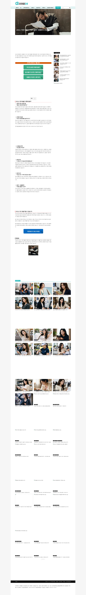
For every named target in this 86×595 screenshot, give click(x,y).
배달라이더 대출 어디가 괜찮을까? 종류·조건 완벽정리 (22, 295)
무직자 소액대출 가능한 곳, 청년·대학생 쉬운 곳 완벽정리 (23, 341)
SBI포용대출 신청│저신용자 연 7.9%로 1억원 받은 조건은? (23, 506)
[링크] (21, 3)
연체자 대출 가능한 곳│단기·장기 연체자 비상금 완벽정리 (61, 295)
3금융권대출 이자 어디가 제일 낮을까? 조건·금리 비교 (60, 492)
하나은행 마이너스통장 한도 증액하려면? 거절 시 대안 (41, 295)
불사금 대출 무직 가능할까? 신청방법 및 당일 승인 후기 (60, 442)
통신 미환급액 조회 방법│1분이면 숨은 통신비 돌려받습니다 (61, 391)
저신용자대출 (60, 581)
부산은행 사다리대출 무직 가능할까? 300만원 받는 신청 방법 (23, 442)
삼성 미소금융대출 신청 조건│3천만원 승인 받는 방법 (60, 355)
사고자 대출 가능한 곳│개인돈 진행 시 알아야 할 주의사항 (23, 355)
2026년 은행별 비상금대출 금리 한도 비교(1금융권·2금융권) (42, 506)
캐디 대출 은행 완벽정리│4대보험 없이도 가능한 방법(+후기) (42, 355)
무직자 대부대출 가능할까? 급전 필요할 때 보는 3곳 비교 (60, 506)
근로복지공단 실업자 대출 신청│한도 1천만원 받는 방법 (60, 456)
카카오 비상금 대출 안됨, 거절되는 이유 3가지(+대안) (60, 341)
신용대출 (57, 581)
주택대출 (64, 581)
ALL (49, 581)
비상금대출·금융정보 (68, 581)
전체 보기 (46, 581)
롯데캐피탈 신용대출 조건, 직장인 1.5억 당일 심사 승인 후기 (42, 341)
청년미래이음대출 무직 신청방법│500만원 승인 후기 (22, 492)
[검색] (69, 8)
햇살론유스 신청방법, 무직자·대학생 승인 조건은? (22, 456)
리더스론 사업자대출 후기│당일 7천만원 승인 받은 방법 (22, 391)
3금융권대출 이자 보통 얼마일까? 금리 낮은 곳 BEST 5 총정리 (42, 442)
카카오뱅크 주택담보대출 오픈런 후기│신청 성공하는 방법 (42, 456)
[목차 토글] (34, 98)
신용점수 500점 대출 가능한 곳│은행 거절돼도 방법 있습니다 (42, 492)
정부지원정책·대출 (52, 581)
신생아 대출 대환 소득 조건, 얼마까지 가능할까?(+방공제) (42, 391)
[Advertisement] (33, 45)
